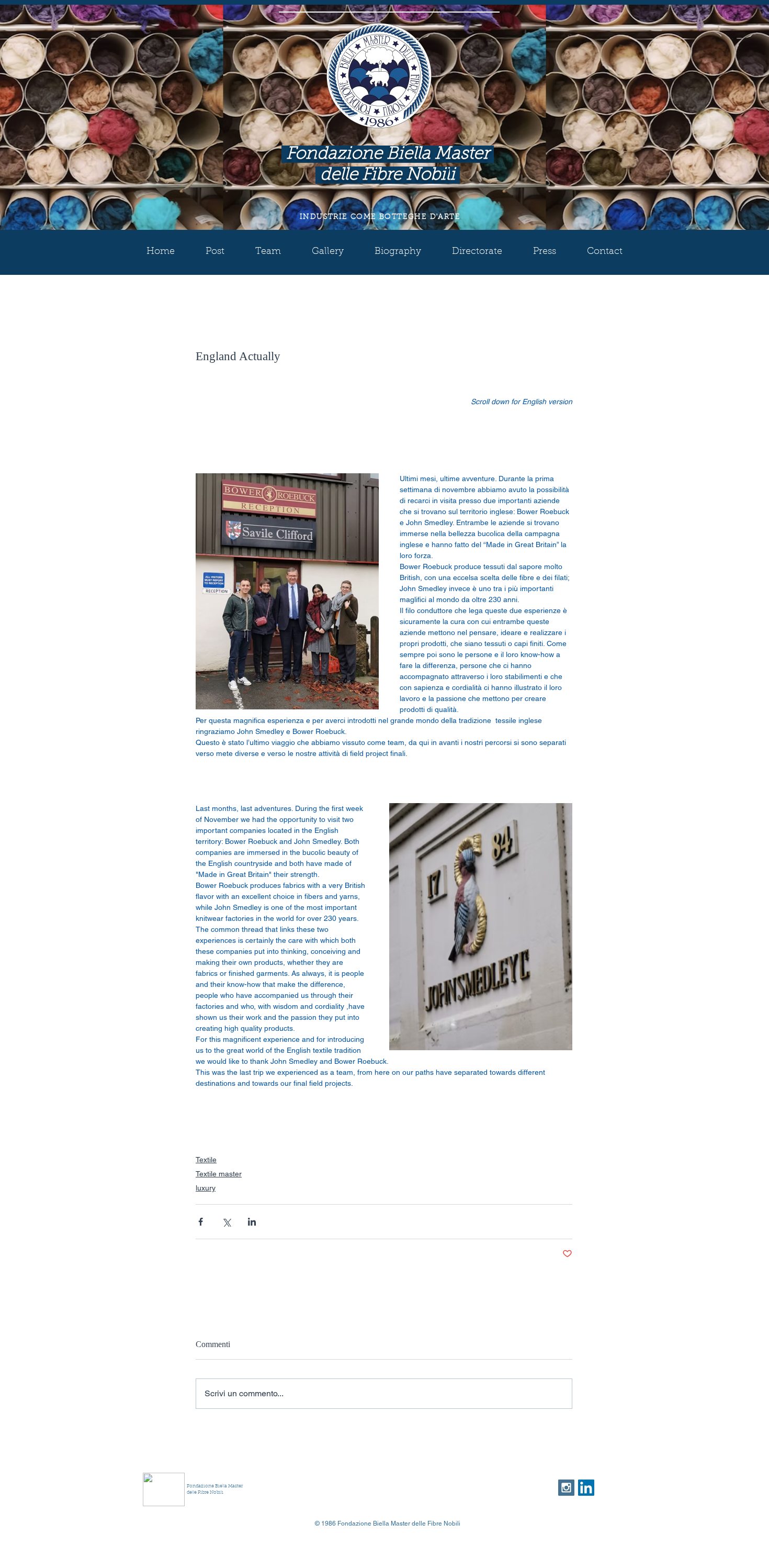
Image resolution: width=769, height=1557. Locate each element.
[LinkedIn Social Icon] (586, 1488)
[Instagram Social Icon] (566, 1488)
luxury (206, 1188)
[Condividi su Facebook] (201, 1222)
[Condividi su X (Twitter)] (226, 1222)
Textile (206, 1159)
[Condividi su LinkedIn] (252, 1222)
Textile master (219, 1174)
